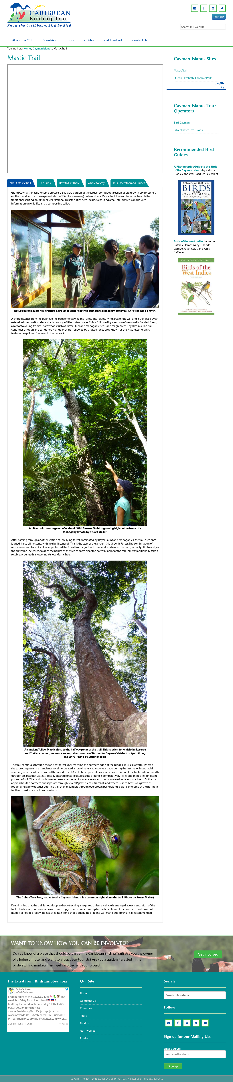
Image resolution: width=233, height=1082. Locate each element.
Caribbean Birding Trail (40, 15)
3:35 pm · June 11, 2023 (20, 1023)
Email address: (172, 1048)
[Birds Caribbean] (11, 993)
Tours (83, 1015)
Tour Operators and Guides (129, 183)
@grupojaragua (49, 1011)
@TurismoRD (57, 1015)
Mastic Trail (180, 70)
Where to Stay (96, 183)
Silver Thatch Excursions (188, 130)
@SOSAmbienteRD (37, 1015)
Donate (219, 17)
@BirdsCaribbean (24, 992)
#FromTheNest (31, 1007)
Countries (86, 1008)
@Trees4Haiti (16, 1018)
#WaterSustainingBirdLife (23, 1011)
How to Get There (69, 183)
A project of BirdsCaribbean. (145, 1078)
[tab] (22, 183)
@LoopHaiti (31, 1018)
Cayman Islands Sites (195, 59)
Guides (84, 1023)
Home (27, 48)
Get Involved (88, 1030)
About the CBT (89, 1000)
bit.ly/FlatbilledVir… (55, 1004)
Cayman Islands (42, 48)
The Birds (45, 183)
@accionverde (16, 1015)
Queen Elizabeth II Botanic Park (193, 78)
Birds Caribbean (23, 989)
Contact (85, 1038)
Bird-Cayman (182, 122)
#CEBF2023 (15, 1007)
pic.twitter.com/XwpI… (53, 1018)
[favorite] (67, 1023)
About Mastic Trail (20, 183)
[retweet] (63, 1023)
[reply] (60, 1023)
